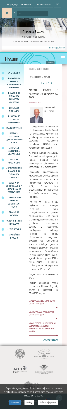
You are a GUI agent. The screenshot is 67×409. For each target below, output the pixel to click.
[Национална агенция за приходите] (44, 369)
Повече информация (48, 402)
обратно (50, 62)
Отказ (29, 402)
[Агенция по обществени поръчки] (19, 369)
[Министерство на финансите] (19, 354)
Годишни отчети (14, 128)
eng (57, 4)
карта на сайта (43, 4)
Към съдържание (57, 47)
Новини (31, 69)
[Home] (7, 13)
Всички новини (50, 339)
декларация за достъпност (18, 4)
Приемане (15, 402)
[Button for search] (15, 13)
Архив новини (14, 229)
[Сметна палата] (44, 354)
